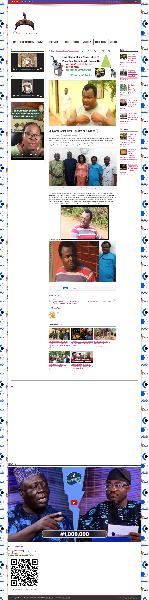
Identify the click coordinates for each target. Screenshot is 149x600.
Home (15, 42)
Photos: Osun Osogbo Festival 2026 (102, 343)
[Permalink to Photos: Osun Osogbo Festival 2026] (105, 339)
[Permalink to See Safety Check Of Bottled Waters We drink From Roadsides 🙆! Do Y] (123, 90)
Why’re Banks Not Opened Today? (100, 300)
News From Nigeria (27, 42)
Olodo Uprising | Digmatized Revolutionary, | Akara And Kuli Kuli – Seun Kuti (82, 366)
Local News (74, 135)
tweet (51, 288)
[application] (27, 62)
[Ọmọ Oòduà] (25, 33)
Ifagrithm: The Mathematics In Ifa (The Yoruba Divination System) (40, 1)
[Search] (136, 1)
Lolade (57, 135)
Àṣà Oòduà (87, 42)
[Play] (14, 69)
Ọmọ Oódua (49, 598)
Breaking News (74, 51)
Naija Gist (41, 42)
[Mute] (38, 69)
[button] (27, 62)
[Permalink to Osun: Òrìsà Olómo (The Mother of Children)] (59, 362)
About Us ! (114, 42)
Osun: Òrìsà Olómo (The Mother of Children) (57, 365)
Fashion (76, 42)
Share (65, 288)
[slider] (26, 69)
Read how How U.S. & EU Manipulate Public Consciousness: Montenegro (66, 301)
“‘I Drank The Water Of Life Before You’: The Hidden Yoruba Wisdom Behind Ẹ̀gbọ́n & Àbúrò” (59, 344)
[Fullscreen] (41, 69)
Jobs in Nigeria (100, 42)
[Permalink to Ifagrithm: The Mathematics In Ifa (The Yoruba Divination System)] (82, 339)
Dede (59, 295)
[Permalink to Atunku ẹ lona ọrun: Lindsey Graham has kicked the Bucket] (123, 105)
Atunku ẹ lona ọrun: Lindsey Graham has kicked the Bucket (128, 104)
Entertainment (54, 42)
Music (66, 42)
